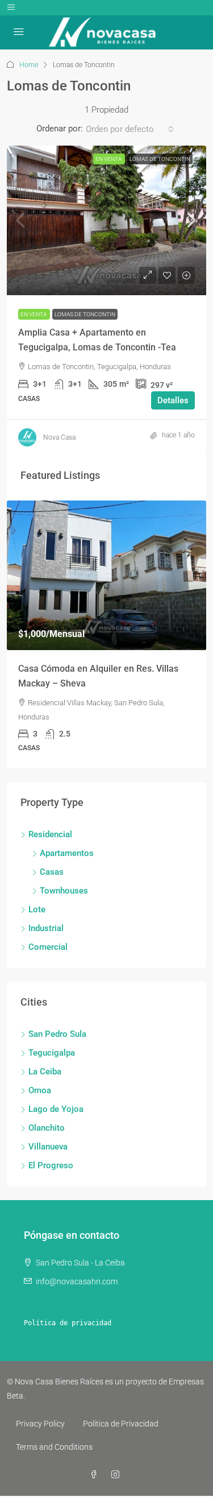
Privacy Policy (40, 1423)
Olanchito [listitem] (46, 1128)
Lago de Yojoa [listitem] (55, 1109)
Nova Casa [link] (59, 437)
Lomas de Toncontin (160, 159)
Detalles (173, 400)
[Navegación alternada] (11, 7)
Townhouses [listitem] (64, 891)
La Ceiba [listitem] (44, 1071)
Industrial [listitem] (46, 928)
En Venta (109, 159)
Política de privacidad (67, 1323)
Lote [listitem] (36, 909)
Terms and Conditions (54, 1446)
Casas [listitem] (52, 872)
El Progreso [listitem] (50, 1165)
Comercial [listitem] (48, 947)
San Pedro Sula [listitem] (57, 1034)
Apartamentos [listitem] (67, 853)
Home (28, 65)
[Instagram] (117, 1474)
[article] (106, 634)
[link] (106, 220)
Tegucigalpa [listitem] (51, 1053)
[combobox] (130, 129)
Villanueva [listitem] (48, 1147)
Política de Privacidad (120, 1423)
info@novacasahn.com (77, 1281)
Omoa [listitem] (39, 1090)
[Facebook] (96, 1474)
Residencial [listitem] (50, 834)
